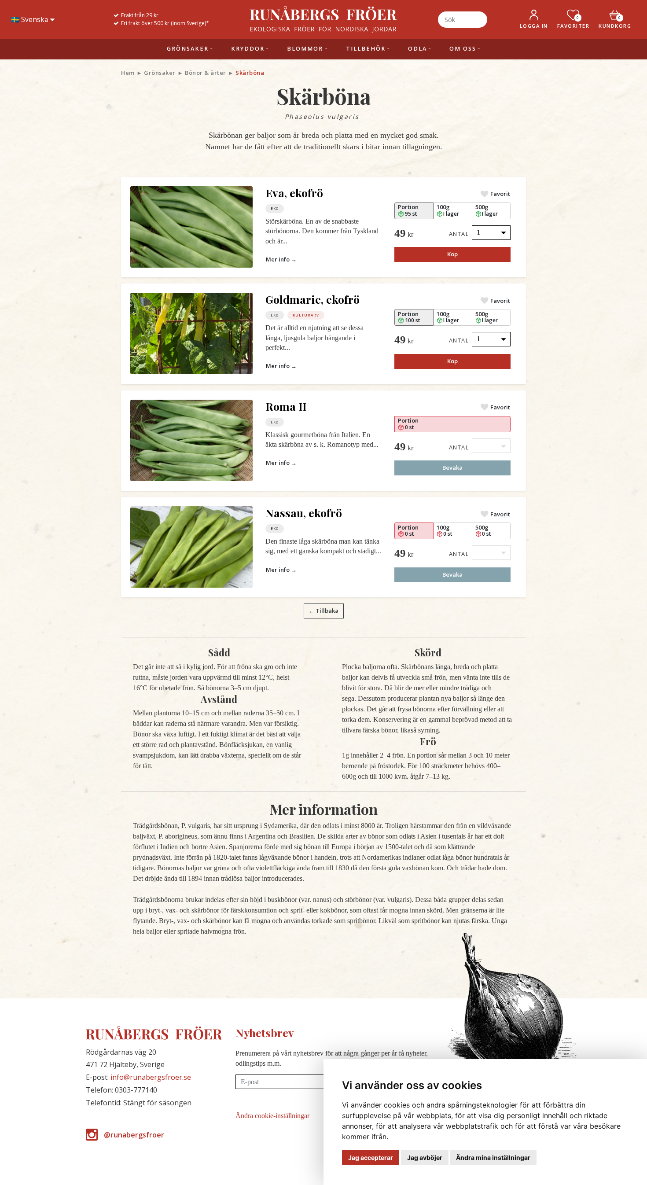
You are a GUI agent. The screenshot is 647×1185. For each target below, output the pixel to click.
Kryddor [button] (248, 48)
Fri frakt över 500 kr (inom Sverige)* (165, 23)
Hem (128, 73)
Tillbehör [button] (366, 48)
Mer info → (281, 259)
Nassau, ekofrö (303, 512)
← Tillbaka (323, 611)
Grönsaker (160, 73)
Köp (452, 254)
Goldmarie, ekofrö (312, 299)
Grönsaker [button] (188, 48)
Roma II (285, 406)
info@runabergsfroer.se (150, 1077)
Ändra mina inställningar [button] (493, 1157)
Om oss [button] (462, 48)
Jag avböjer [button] (424, 1157)
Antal (459, 234)
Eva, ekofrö (294, 192)
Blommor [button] (305, 48)
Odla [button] (417, 48)
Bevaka (452, 467)
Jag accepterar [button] (370, 1157)
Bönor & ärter (205, 73)
